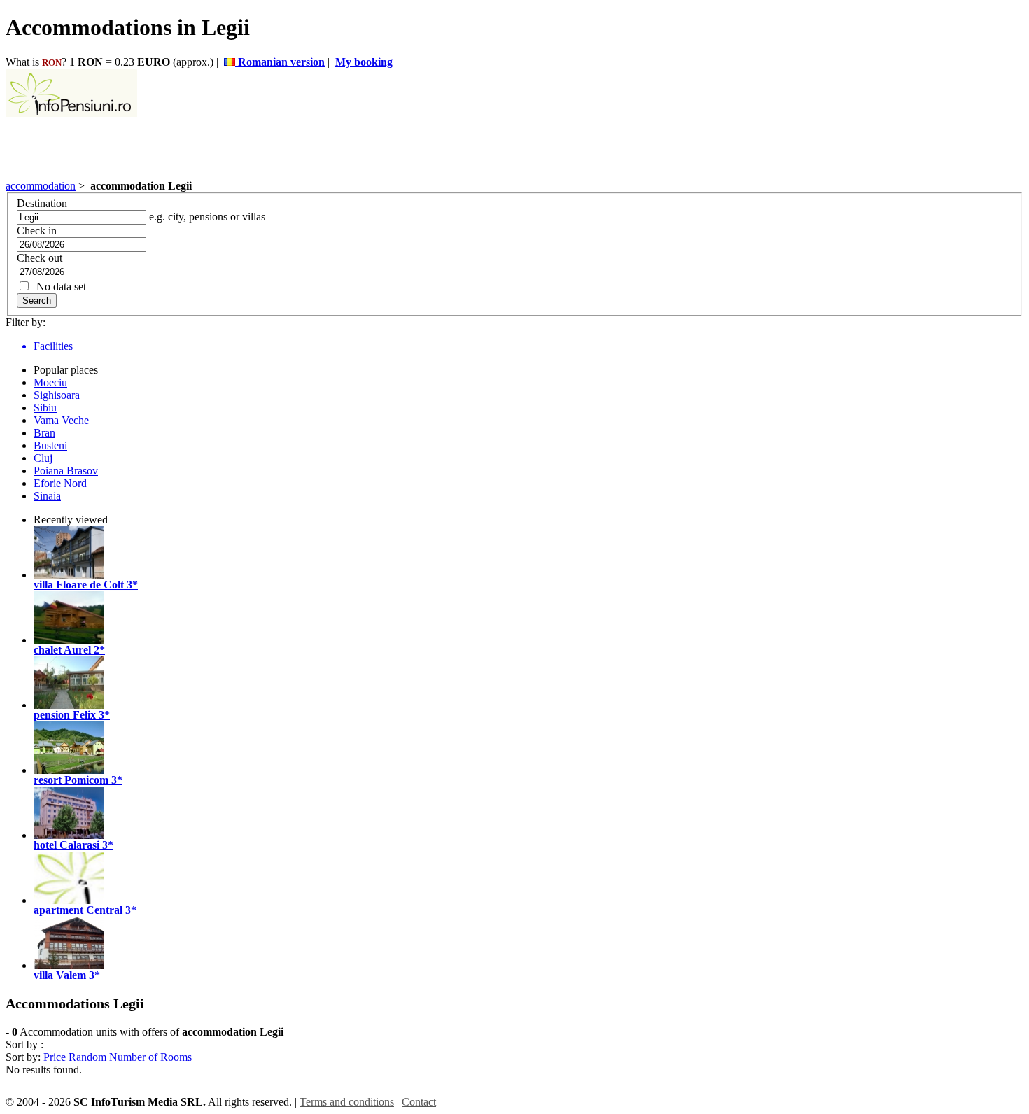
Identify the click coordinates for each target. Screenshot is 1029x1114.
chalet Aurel (62, 650)
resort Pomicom (71, 780)
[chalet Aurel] (69, 640)
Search (36, 300)
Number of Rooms (150, 1057)
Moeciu (50, 382)
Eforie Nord (60, 483)
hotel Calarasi (66, 845)
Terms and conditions (347, 1102)
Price (56, 1057)
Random (87, 1057)
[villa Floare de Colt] (69, 575)
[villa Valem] (69, 965)
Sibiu (45, 408)
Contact (419, 1102)
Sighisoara (57, 395)
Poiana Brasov (66, 471)
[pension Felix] (69, 705)
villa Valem (60, 975)
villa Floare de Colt (79, 585)
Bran (44, 433)
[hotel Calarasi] (69, 835)
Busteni (50, 445)
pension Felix (65, 715)
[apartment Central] (69, 900)
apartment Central (78, 910)
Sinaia (47, 496)
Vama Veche (61, 420)
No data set (58, 286)
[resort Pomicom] (69, 770)
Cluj (43, 458)
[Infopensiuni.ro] (71, 113)
